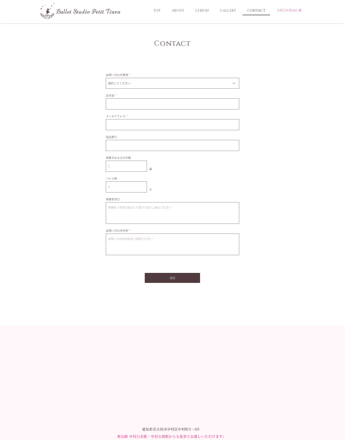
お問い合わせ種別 (117, 74)
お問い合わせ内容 (117, 230)
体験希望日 (113, 199)
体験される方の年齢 (118, 157)
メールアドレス (115, 116)
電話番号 (111, 137)
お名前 (110, 95)
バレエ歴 (111, 178)
